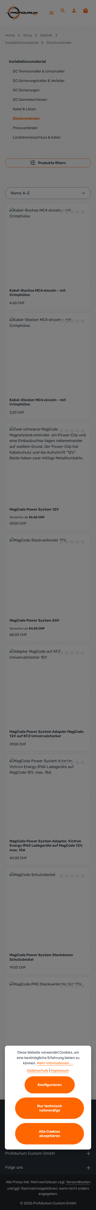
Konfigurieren (50, 1085)
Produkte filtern (51, 163)
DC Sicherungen (26, 90)
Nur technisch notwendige (49, 1108)
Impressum (60, 1070)
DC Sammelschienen (30, 99)
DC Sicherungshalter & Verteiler (39, 81)
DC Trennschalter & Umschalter (39, 71)
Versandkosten (78, 1182)
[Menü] (51, 13)
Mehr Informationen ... (55, 1063)
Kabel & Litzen (24, 109)
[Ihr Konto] (74, 10)
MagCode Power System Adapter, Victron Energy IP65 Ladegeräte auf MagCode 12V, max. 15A (46, 845)
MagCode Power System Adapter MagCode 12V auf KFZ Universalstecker (46, 734)
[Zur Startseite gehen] (21, 13)
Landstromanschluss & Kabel (36, 137)
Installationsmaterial (27, 61)
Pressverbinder (25, 128)
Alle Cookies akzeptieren (49, 1133)
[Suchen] (63, 10)
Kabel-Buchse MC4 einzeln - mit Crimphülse (37, 292)
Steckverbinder (26, 118)
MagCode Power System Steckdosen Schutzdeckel (41, 957)
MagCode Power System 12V (34, 509)
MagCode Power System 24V (34, 620)
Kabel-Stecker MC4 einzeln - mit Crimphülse (37, 402)
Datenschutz (37, 1070)
